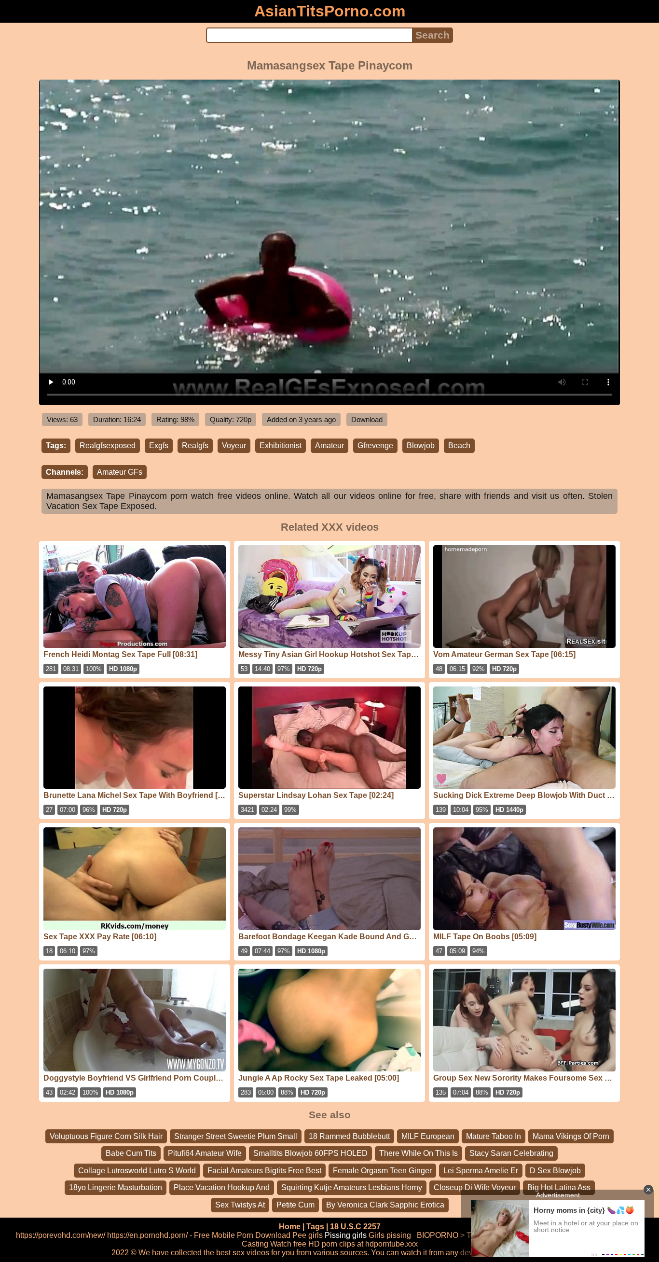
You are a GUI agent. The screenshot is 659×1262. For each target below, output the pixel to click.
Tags (315, 1226)
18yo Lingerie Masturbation (115, 1187)
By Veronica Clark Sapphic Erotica (385, 1205)
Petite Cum (295, 1205)
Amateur (329, 445)
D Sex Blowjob (555, 1170)
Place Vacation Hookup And (222, 1187)
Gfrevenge (375, 445)
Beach (459, 445)
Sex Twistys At (240, 1205)
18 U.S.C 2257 (355, 1226)
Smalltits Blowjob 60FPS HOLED (310, 1153)
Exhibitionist (281, 445)
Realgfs (195, 445)
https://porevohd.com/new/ (60, 1235)
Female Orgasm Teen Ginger (382, 1170)
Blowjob (421, 445)
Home (290, 1226)
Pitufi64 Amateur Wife (205, 1153)
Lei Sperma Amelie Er (480, 1170)
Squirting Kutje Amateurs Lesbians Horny (351, 1187)
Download (367, 419)
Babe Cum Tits (131, 1153)
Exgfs (158, 445)
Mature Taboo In (493, 1136)
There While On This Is (418, 1153)
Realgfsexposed (108, 445)
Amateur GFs (119, 472)
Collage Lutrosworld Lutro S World (137, 1170)
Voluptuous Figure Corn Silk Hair (106, 1136)
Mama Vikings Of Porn (571, 1136)
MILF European (427, 1136)
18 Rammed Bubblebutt (349, 1136)
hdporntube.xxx (391, 1244)
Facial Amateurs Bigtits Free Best (264, 1170)
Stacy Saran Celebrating (511, 1153)
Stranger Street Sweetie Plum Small (235, 1136)
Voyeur (234, 445)
